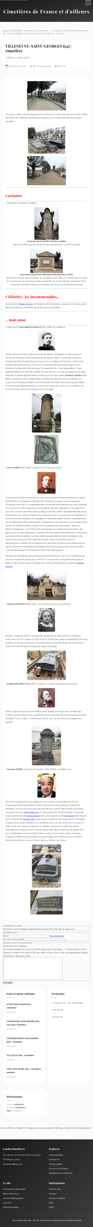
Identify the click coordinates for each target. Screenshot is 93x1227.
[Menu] (88, 2)
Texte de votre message (15, 946)
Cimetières (54, 1159)
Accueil (6, 31)
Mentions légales (57, 1198)
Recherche (58, 1017)
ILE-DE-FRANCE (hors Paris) (74, 31)
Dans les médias (10, 1207)
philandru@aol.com (12, 1164)
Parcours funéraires (58, 1168)
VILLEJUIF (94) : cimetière (20, 1055)
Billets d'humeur (11, 1194)
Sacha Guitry (29, 819)
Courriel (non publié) (13, 939)
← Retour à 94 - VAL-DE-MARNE (68, 1003)
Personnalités (55, 1164)
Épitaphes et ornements (60, 1173)
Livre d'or (7, 1203)
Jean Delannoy (31, 812)
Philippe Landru (44, 66)
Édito (51, 1207)
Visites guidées (56, 1155)
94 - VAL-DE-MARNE (12, 34)
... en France (56, 31)
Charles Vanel (33, 816)
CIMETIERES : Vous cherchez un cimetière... (30, 31)
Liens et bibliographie (13, 1198)
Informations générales (14, 1189)
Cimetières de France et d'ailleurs (46, 11)
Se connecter (56, 936)
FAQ (51, 1203)
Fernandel (69, 816)
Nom (5, 936)
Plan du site (58, 1010)
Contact (53, 1194)
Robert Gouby (26, 304)
